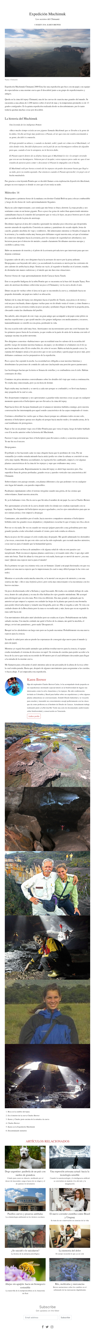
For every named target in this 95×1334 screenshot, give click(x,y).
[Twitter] (47, 1327)
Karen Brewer (54, 24)
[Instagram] (52, 1327)
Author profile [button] (33, 716)
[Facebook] (43, 1327)
